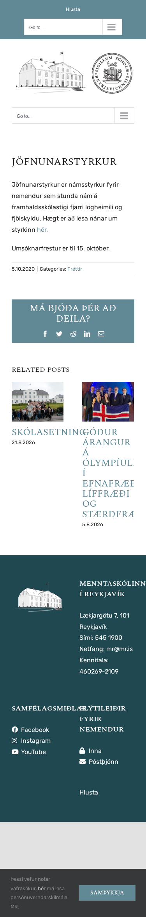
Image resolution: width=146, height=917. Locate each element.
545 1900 (108, 637)
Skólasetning (49, 432)
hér (42, 888)
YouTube (32, 752)
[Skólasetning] (37, 402)
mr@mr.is (119, 649)
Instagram (35, 740)
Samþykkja (107, 893)
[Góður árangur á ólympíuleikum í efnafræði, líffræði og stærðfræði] (108, 402)
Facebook (34, 729)
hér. (42, 229)
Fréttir (74, 269)
